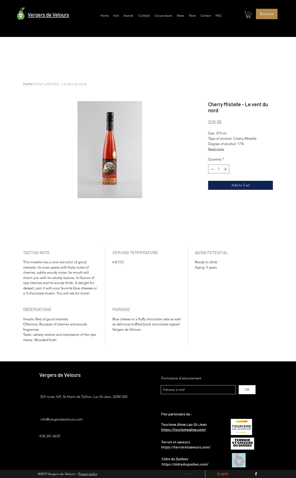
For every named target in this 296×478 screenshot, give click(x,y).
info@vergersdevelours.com (61, 419)
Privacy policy (87, 474)
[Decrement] (212, 169)
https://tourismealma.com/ (183, 429)
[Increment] (226, 169)
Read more (216, 149)
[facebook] (256, 474)
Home (28, 84)
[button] (248, 15)
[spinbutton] (219, 169)
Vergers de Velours (60, 375)
